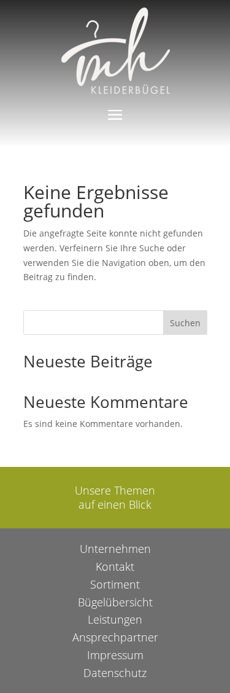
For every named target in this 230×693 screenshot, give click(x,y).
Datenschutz (115, 672)
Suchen (185, 323)
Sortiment (115, 584)
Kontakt (115, 566)
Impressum (115, 655)
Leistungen (115, 619)
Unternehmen (115, 548)
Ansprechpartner (115, 637)
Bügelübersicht (115, 602)
